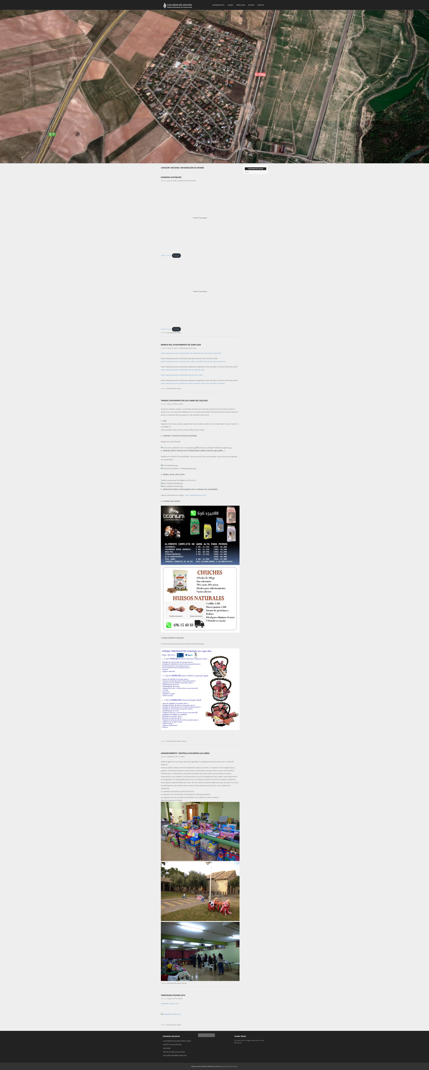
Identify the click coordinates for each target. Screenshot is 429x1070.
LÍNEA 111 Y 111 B (166, 255)
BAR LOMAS (167, 1048)
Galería (230, 5)
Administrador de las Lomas (187, 181)
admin (181, 404)
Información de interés (174, 333)
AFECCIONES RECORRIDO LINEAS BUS (175, 1055)
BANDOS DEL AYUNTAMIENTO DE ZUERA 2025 (181, 345)
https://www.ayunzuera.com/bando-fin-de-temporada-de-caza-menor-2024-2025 (191, 353)
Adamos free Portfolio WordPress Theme (206, 1066)
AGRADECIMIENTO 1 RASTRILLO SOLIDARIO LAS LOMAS (185, 753)
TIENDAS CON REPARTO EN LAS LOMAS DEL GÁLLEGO (184, 400)
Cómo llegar (240, 5)
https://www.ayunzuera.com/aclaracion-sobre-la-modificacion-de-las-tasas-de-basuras (193, 361)
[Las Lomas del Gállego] (176, 5)
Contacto (260, 5)
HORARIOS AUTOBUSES (171, 177)
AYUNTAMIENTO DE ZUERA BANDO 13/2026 (177, 1041)
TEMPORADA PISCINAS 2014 (173, 995)
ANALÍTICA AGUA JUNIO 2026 (172, 1044)
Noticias (251, 5)
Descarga (176, 255)
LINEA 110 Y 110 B (166, 329)
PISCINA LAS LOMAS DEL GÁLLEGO (174, 1052)
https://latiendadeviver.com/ (195, 495)
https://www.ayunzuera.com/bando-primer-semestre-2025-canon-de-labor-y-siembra (193, 383)
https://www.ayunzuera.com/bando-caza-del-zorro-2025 (182, 375)
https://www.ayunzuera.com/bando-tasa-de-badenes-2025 (183, 370)
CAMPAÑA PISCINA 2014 (170, 1004)
